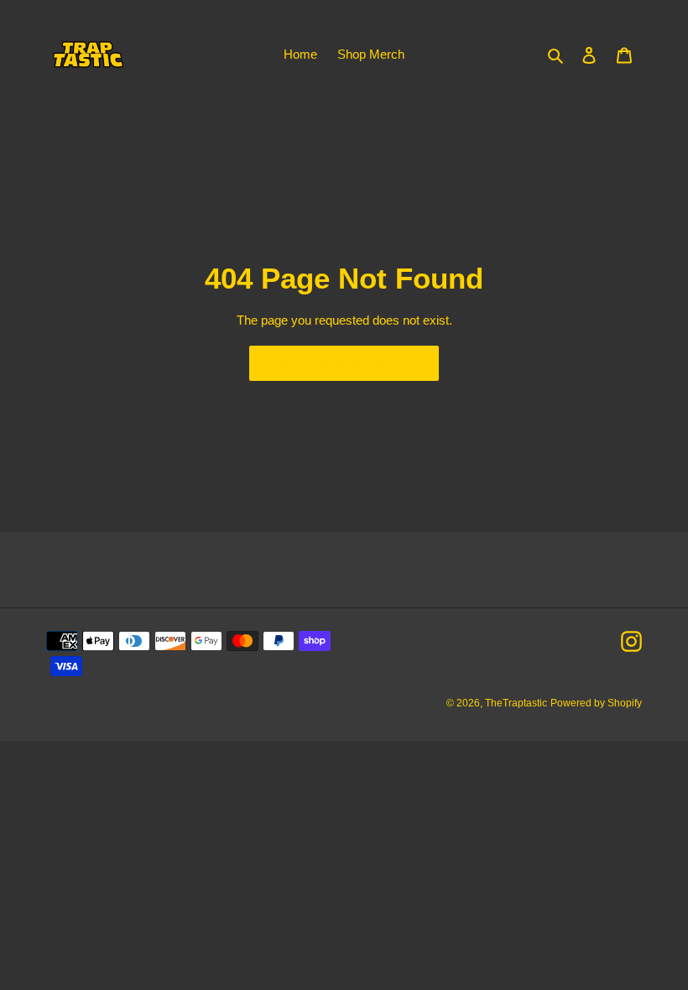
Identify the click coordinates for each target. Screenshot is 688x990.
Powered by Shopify (596, 703)
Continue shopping (331, 363)
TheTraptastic (516, 703)
